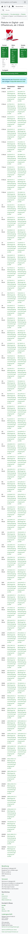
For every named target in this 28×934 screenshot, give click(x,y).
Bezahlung (5, 866)
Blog (3, 907)
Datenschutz (5, 896)
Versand (5, 879)
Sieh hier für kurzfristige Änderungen (10, 927)
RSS (8, 911)
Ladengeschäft (7, 914)
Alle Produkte (5, 14)
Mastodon (4, 911)
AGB (3, 894)
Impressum (4, 898)
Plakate (23, 14)
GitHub (3, 909)
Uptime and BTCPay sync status (9, 929)
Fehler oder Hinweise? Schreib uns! (10, 931)
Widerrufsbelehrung (6, 899)
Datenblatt (16, 79)
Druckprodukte (14, 14)
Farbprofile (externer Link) (17, 81)
